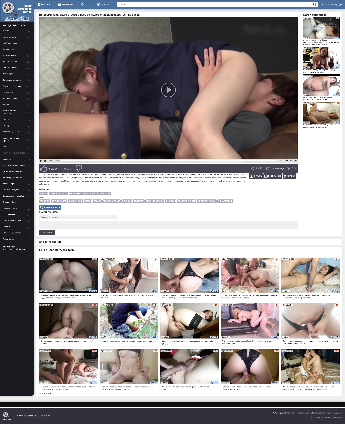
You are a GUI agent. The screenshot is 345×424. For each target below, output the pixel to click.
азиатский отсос (111, 201)
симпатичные (75, 201)
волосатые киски (187, 201)
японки (88, 201)
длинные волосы (155, 201)
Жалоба (291, 176)
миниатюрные (225, 201)
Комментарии (50, 207)
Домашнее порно (58, 193)
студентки (139, 201)
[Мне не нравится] (78, 168)
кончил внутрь (59, 201)
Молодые (106, 193)
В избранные (274, 176)
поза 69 (97, 201)
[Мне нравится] (43, 168)
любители (171, 201)
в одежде (127, 201)
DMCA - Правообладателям (283, 413)
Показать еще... (46, 393)
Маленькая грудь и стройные (84, 193)
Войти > (325, 5)
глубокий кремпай (207, 201)
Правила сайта (303, 413)
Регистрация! (336, 5)
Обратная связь (317, 413)
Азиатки (44, 193)
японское (45, 201)
